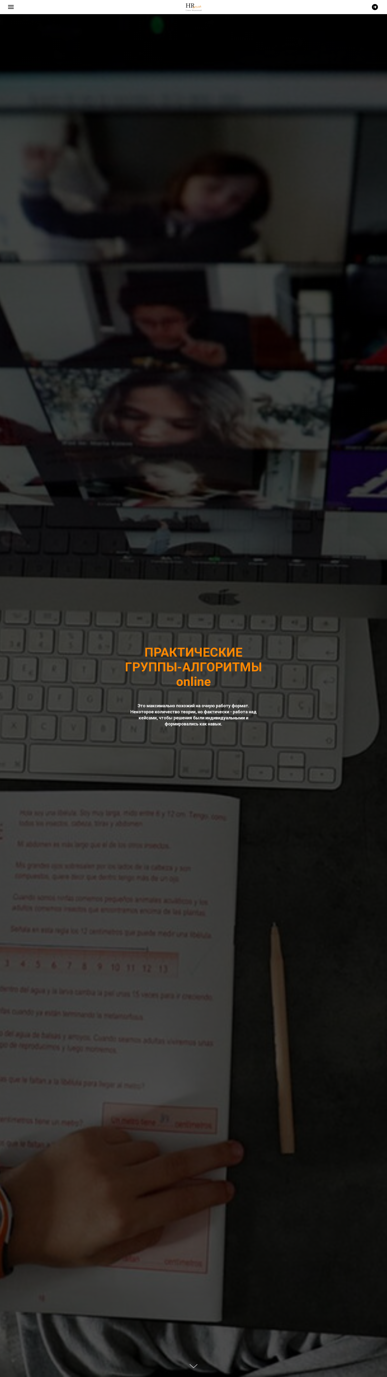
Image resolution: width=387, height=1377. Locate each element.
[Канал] (375, 9)
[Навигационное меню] (11, 7)
